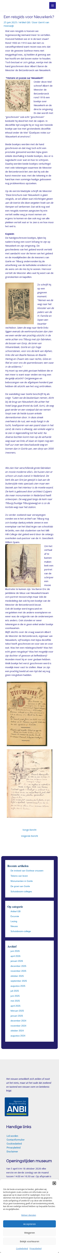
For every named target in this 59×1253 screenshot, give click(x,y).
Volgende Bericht (29, 836)
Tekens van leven (19, 876)
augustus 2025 (18, 986)
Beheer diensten (28, 1215)
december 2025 (18, 966)
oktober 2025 (17, 976)
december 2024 (18, 1020)
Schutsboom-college (21, 931)
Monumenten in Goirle (22, 881)
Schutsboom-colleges (21, 891)
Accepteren (29, 1224)
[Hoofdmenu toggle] (52, 5)
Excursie (15, 916)
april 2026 (15, 956)
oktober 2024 (17, 1030)
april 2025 (15, 1006)
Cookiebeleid (22, 1248)
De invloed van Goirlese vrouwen (27, 870)
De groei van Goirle (20, 886)
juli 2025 (15, 991)
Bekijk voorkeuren (29, 1241)
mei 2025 (15, 1000)
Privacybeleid (36, 1248)
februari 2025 (17, 1010)
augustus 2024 (18, 1035)
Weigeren (29, 1232)
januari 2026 (17, 961)
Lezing (14, 921)
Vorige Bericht (29, 830)
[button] (54, 1183)
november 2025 (18, 971)
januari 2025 (17, 1015)
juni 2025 (15, 996)
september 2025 (19, 981)
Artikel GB (24, 22)
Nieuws (14, 926)
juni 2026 (15, 951)
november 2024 (18, 1025)
